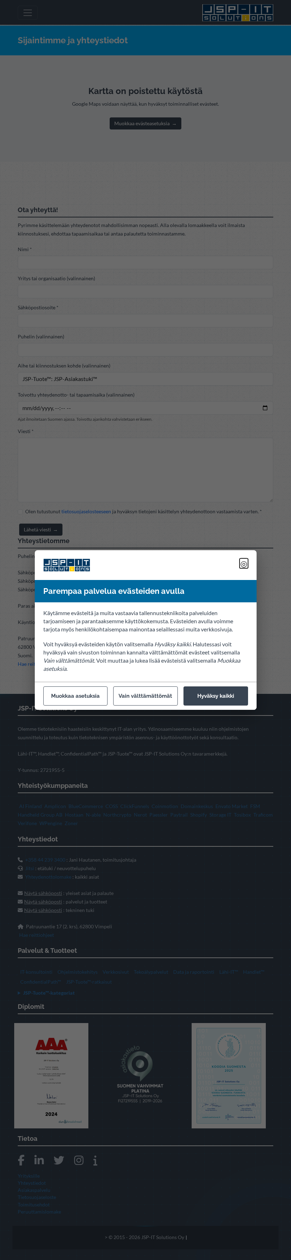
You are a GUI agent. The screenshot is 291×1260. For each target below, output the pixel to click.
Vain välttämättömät (145, 696)
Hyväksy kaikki (215, 696)
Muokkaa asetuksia (75, 696)
